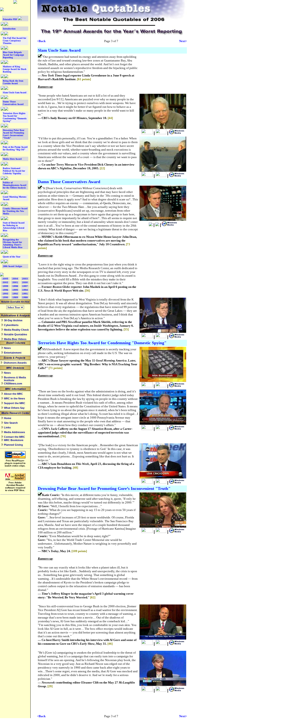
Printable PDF (10, 19)
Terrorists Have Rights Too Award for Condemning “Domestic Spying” (15, 117)
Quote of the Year (11, 256)
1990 (5, 297)
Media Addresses (14, 432)
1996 (5, 290)
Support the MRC (14, 403)
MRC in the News (14, 398)
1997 (25, 286)
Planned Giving (13, 444)
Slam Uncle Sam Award (14, 92)
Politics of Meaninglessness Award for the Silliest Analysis (14, 185)
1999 (5, 286)
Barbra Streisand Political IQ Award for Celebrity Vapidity (14, 171)
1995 (15, 290)
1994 (25, 290)
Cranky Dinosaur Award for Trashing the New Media (15, 211)
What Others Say (14, 407)
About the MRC (13, 393)
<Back (41, 41)
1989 (15, 297)
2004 (15, 278)
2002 (5, 282)
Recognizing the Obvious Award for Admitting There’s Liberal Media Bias (12, 243)
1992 (15, 293)
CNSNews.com (13, 383)
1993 (5, 293)
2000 (25, 282)
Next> (183, 41)
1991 (25, 293)
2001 (15, 282)
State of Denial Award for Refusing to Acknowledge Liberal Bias (14, 226)
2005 (5, 278)
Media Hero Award (12, 159)
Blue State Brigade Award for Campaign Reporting (13, 55)
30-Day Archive (13, 320)
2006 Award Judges (12, 266)
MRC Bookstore (13, 440)
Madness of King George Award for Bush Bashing (14, 69)
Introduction (9, 28)
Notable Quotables (15, 334)
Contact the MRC (14, 436)
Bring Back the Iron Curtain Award (13, 82)
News (7, 348)
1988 (25, 297)
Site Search (11, 422)
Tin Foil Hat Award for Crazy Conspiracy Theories (14, 40)
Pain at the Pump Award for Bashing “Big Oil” (15, 148)
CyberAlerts (11, 325)
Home (7, 418)
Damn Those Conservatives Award (13, 102)
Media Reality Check (16, 329)
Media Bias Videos (15, 339)
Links (7, 427)
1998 (15, 286)
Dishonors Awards (15, 362)
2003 (25, 278)
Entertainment (12, 352)
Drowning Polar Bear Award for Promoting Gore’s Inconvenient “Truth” (13, 134)
